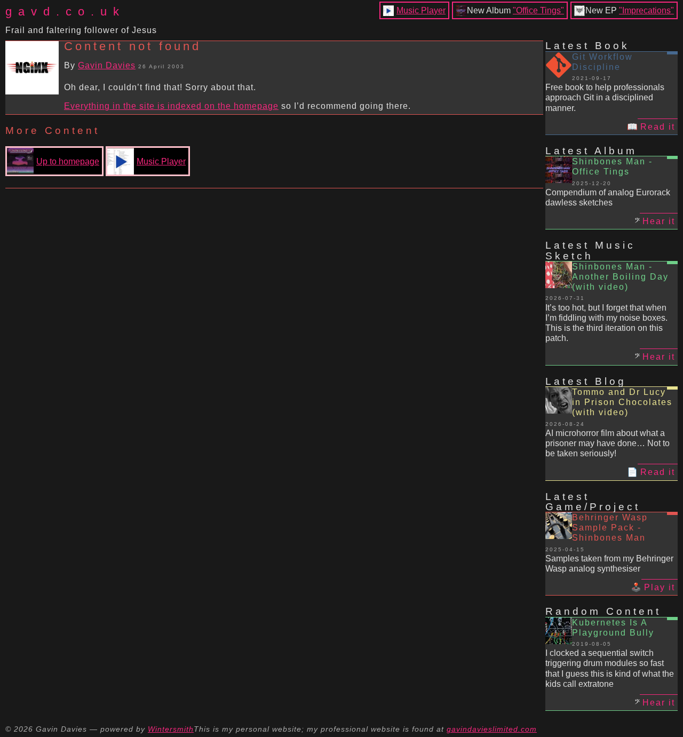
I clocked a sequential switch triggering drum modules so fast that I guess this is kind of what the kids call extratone (609, 668)
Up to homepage (67, 161)
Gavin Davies (107, 65)
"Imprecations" (646, 10)
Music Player (421, 10)
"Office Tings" (538, 10)
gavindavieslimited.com (492, 729)
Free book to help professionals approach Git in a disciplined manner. (604, 97)
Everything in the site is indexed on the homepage (171, 105)
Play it (659, 587)
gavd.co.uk (65, 11)
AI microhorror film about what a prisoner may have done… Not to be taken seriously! (607, 443)
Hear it (658, 221)
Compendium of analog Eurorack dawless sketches (607, 197)
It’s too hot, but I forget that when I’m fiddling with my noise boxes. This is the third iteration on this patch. (606, 323)
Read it (657, 126)
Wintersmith (171, 729)
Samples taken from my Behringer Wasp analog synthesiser (609, 563)
